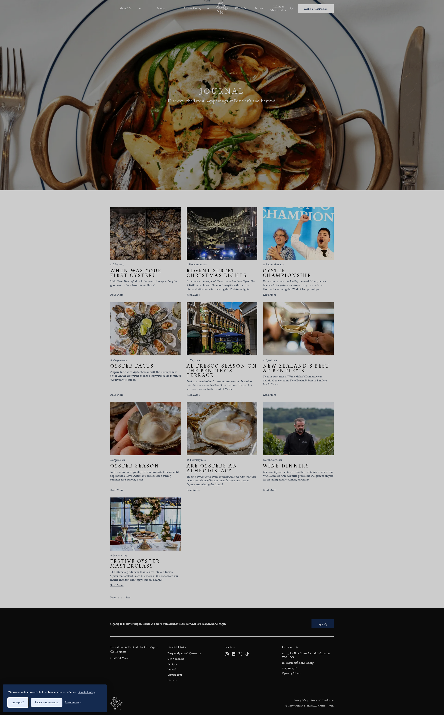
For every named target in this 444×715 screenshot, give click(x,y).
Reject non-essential (47, 702)
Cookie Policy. (86, 692)
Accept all (18, 702)
